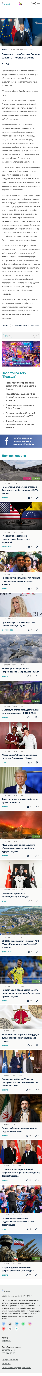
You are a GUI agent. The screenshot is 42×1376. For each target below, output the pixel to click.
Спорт (4, 763)
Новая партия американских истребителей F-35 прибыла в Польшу (20, 386)
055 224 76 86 (8, 1353)
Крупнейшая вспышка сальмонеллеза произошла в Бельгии (19, 424)
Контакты (6, 1364)
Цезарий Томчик (20, 325)
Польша (6, 325)
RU (33, 3)
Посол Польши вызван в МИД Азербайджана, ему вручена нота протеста (22, 397)
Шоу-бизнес (7, 630)
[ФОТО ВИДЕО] (21, 470)
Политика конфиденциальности (16, 1367)
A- (3, 64)
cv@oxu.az (6, 1340)
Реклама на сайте (10, 1360)
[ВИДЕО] (21, 825)
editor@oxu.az (8, 1350)
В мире (5, 498)
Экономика (7, 547)
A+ (7, 63)
